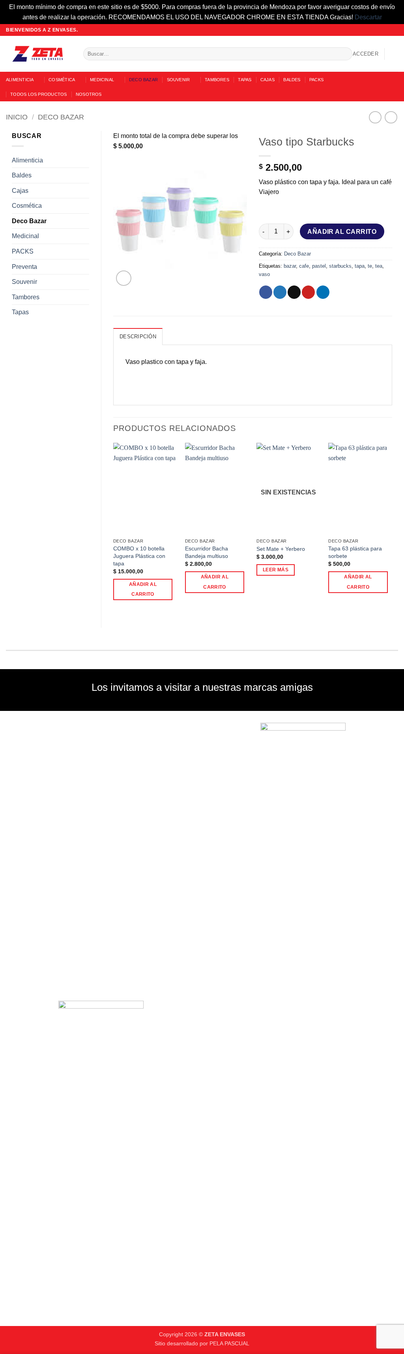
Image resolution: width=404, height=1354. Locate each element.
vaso (264, 274)
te (370, 266)
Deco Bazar (143, 79)
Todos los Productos (38, 94)
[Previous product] (391, 117)
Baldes (291, 79)
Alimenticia (20, 79)
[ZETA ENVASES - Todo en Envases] (38, 54)
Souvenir (178, 79)
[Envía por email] (294, 292)
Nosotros (89, 94)
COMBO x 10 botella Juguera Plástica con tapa (139, 555)
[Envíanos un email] (386, 30)
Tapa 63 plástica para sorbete (355, 552)
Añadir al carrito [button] (143, 589)
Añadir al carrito (341, 231)
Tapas (244, 79)
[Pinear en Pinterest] (308, 292)
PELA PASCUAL (229, 1343)
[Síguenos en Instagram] (379, 30)
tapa (360, 266)
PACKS (316, 79)
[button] (365, 54)
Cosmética (62, 79)
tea (378, 266)
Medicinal (102, 79)
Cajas (267, 79)
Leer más (275, 569)
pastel (319, 266)
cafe (304, 266)
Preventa (24, 266)
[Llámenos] (394, 30)
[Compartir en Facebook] (265, 292)
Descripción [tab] (138, 336)
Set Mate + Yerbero (280, 549)
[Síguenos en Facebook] (371, 30)
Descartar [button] (368, 17)
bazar (290, 266)
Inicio (17, 117)
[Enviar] (344, 54)
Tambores (217, 79)
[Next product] (375, 117)
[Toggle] (84, 160)
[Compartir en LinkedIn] (322, 292)
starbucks (340, 266)
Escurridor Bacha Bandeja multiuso (206, 552)
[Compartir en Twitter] (279, 292)
